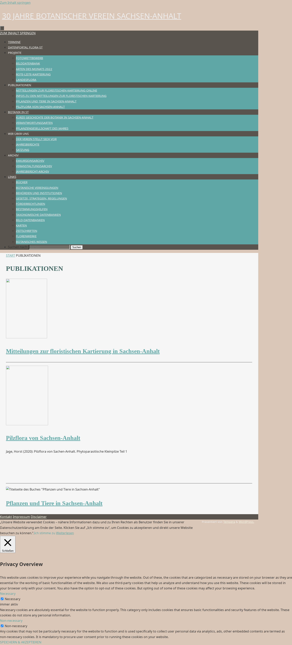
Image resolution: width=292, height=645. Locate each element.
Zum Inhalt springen (15, 2)
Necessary (12, 599)
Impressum (21, 517)
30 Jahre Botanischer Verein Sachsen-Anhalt (91, 16)
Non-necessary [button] (11, 620)
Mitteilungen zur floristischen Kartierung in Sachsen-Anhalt (83, 351)
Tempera (229, 522)
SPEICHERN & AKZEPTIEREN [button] (20, 642)
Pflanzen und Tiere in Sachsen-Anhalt (54, 503)
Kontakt (6, 517)
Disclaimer (39, 517)
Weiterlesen (65, 533)
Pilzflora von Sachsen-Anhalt (43, 438)
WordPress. (246, 522)
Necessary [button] (7, 593)
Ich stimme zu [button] (44, 533)
